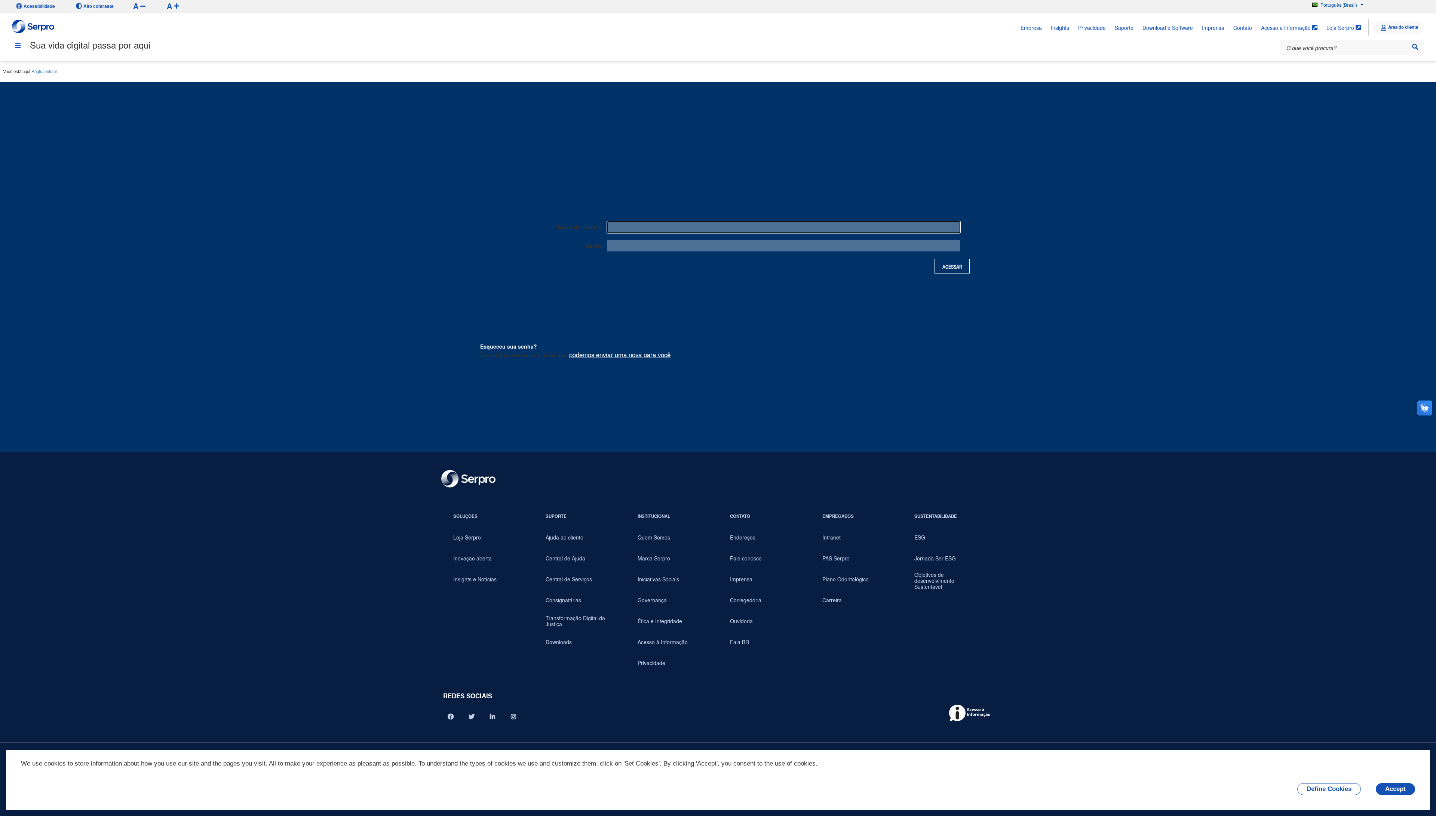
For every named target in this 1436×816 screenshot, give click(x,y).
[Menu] (18, 46)
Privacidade (1092, 27)
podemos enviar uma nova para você (620, 354)
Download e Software (1167, 27)
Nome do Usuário (580, 227)
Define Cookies (1329, 788)
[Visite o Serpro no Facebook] (450, 716)
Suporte (1124, 27)
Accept (1395, 788)
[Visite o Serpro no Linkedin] (492, 716)
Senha (594, 246)
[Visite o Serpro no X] (471, 716)
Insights (1060, 27)
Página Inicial (44, 71)
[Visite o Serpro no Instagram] (513, 716)
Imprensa (1213, 27)
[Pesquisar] (1415, 47)
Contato (1242, 27)
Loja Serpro (1341, 27)
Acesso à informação (1286, 27)
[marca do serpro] (33, 27)
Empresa (1031, 27)
